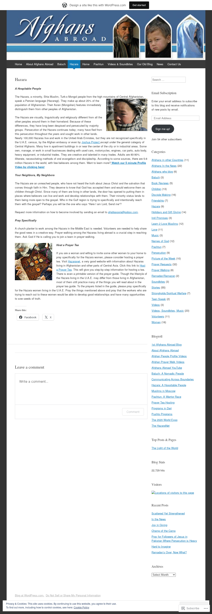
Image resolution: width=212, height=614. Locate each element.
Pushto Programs (162, 414)
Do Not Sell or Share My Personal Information (73, 595)
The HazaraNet (161, 426)
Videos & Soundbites (120, 64)
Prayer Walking (161, 270)
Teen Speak (159, 299)
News (160, 64)
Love (154, 229)
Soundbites (158, 282)
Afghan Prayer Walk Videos (168, 362)
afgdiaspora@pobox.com (123, 212)
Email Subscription (164, 93)
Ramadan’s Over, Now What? (169, 552)
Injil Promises (160, 218)
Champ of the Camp (164, 531)
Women (156, 322)
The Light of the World (165, 448)
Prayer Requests (162, 264)
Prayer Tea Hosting (163, 402)
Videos (156, 305)
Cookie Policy (81, 607)
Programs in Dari (162, 408)
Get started (139, 5)
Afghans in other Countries (167, 160)
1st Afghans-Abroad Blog (167, 344)
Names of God (160, 241)
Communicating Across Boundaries (173, 379)
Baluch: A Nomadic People (168, 373)
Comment (133, 411)
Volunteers (158, 316)
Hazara (74, 64)
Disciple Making (161, 195)
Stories (156, 287)
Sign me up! (162, 129)
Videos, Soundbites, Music (168, 310)
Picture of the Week (163, 258)
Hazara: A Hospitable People (169, 385)
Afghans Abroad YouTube (167, 368)
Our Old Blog (145, 64)
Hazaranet (74, 261)
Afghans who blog (162, 171)
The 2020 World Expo (164, 420)
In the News (159, 519)
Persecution (159, 253)
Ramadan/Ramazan (163, 276)
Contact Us (174, 64)
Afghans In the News (164, 166)
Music (155, 235)
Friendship (158, 200)
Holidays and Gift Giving (166, 212)
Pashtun (99, 64)
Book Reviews (160, 183)
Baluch (61, 64)
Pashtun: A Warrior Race (166, 397)
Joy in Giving (159, 525)
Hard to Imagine (161, 546)
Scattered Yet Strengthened (168, 513)
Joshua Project (91, 142)
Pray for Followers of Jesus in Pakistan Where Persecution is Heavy (174, 539)
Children (156, 189)
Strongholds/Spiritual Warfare (169, 293)
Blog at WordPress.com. (29, 595)
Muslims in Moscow (163, 391)
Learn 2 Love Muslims (165, 224)
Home (18, 64)
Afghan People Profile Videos (169, 356)
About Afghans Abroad (39, 64)
